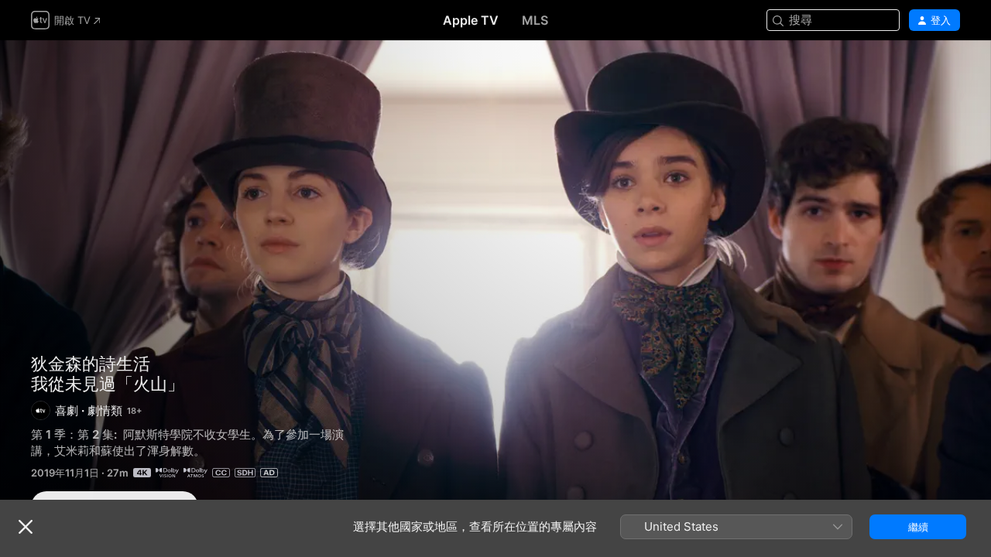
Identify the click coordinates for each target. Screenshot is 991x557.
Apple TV (471, 20)
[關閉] (26, 527)
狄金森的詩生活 (90, 364)
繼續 (918, 527)
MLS (535, 20)
